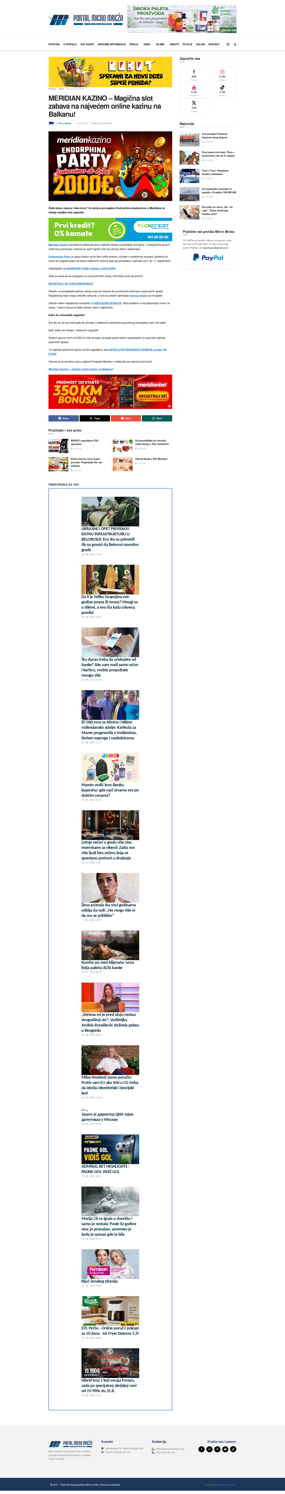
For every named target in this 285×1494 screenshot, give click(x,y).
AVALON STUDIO (227, 1484)
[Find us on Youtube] (225, 1449)
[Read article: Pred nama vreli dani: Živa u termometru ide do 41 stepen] (189, 158)
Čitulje (187, 44)
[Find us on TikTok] (233, 1449)
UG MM (160, 44)
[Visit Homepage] (85, 19)
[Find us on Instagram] (209, 1449)
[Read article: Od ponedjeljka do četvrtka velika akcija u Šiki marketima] (123, 446)
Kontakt (214, 44)
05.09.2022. (83, 123)
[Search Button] (235, 44)
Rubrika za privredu (75, 88)
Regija (133, 44)
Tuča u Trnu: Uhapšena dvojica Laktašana (215, 172)
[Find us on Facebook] (201, 1449)
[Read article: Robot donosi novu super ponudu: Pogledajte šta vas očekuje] (58, 464)
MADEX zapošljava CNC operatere (85, 442)
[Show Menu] (227, 44)
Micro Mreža (65, 123)
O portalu (70, 44)
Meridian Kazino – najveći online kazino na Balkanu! (80, 369)
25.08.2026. (77, 448)
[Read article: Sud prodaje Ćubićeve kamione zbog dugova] (189, 139)
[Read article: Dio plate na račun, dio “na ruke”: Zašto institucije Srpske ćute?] (189, 212)
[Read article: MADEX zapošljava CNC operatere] (58, 446)
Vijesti (61, 88)
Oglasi (200, 44)
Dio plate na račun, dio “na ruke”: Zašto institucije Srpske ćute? (217, 210)
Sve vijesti (87, 44)
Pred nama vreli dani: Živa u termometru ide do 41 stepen (218, 153)
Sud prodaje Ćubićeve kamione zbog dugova (214, 135)
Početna (54, 44)
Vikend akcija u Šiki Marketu (151, 459)
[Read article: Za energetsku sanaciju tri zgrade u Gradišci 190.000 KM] (189, 194)
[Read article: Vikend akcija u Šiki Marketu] (123, 464)
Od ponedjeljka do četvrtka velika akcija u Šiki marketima (152, 442)
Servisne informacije (112, 44)
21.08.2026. (77, 470)
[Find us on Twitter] (217, 1449)
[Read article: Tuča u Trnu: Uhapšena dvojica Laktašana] (189, 176)
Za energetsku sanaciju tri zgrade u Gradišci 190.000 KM (219, 190)
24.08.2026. (141, 448)
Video (147, 44)
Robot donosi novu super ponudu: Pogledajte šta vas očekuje (86, 462)
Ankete (174, 44)
